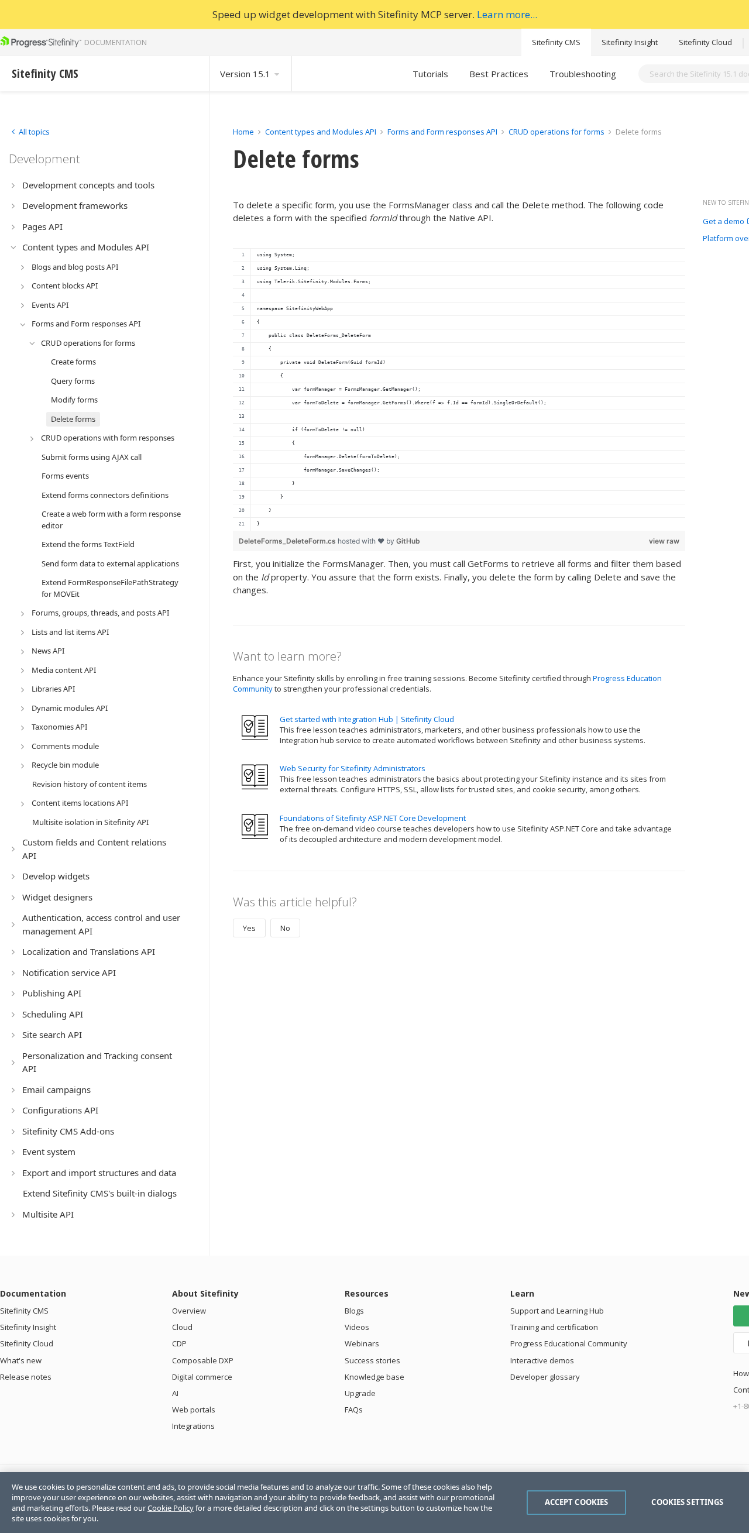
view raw (664, 541)
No (285, 928)
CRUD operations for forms (556, 131)
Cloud (182, 1327)
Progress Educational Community (568, 1343)
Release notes (25, 1377)
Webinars (362, 1343)
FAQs (354, 1409)
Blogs (354, 1310)
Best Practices (498, 74)
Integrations (193, 1426)
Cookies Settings (687, 1502)
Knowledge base (374, 1377)
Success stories (372, 1360)
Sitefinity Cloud (705, 42)
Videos (357, 1327)
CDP (179, 1343)
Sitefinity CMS (556, 42)
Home (243, 131)
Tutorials (430, 74)
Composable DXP (202, 1360)
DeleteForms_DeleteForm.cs (288, 541)
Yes (249, 928)
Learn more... (507, 14)
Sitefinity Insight (630, 42)
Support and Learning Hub (557, 1310)
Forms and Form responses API (442, 131)
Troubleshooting (582, 74)
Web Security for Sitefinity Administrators (352, 768)
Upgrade (360, 1393)
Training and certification (554, 1327)
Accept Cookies (577, 1502)
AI (175, 1393)
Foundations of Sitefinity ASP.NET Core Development (373, 818)
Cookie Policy (170, 1508)
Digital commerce (202, 1377)
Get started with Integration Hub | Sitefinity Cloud (367, 719)
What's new (21, 1360)
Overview (189, 1310)
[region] (459, 389)
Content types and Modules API (320, 131)
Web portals (193, 1409)
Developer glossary (545, 1377)
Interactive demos (542, 1360)
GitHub (408, 541)
